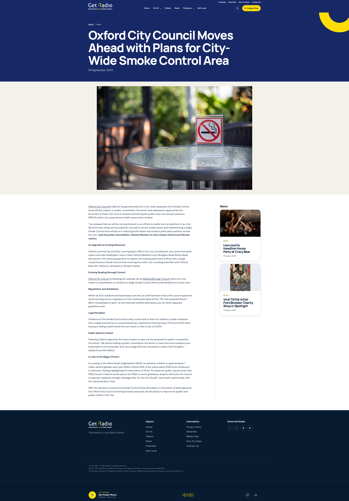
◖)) (255, 494)
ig (243, 428)
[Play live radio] (92, 495)
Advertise (232, 2)
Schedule (222, 2)
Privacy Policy (193, 426)
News (177, 8)
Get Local (201, 8)
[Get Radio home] (100, 6)
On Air (156, 8)
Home (146, 8)
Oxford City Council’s (99, 206)
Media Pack (192, 436)
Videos (168, 8)
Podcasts (187, 8)
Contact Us (256, 2)
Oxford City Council (98, 278)
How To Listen (244, 2)
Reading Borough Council (156, 278)
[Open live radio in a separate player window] (247, 495)
